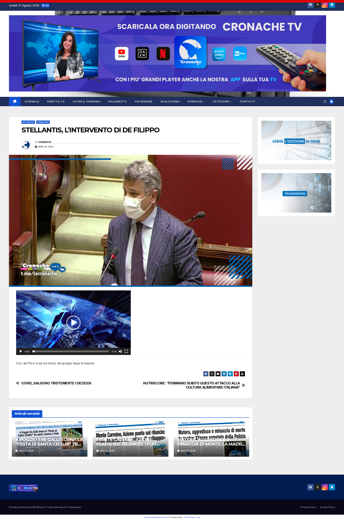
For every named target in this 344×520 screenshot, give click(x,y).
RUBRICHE (195, 101)
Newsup (58, 507)
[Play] (21, 351)
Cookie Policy (327, 507)
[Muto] (120, 351)
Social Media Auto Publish (157, 517)
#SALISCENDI (170, 101)
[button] (325, 101)
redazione (45, 141)
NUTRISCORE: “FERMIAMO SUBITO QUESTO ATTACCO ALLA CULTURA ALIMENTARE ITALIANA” (191, 385)
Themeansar (74, 507)
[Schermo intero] (126, 351)
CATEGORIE (221, 101)
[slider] (70, 351)
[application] (73, 322)
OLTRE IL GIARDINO (87, 101)
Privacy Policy (308, 507)
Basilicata (43, 122)
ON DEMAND (144, 101)
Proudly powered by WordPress (27, 507)
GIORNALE (32, 101)
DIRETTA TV (56, 101)
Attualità (28, 122)
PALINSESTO (117, 101)
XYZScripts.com (192, 517)
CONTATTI (247, 101)
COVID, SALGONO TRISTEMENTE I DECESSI (56, 383)
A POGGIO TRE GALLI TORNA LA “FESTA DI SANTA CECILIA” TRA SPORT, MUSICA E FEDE (49, 444)
